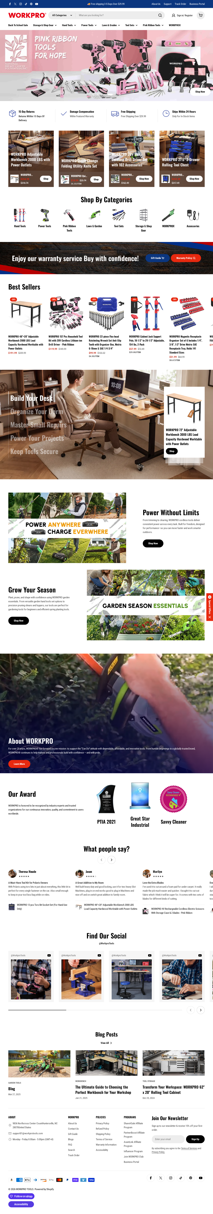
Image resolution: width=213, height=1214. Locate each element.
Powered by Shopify (44, 1189)
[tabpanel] (184, 424)
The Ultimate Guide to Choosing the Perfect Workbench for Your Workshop (103, 1089)
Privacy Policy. (158, 1152)
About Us (156, 3)
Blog (11, 1088)
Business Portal (197, 3)
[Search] (160, 15)
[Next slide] (120, 95)
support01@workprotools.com (28, 1133)
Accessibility (21, 1204)
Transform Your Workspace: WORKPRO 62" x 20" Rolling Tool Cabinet (174, 1089)
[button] (101, 94)
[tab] (30, 398)
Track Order (180, 3)
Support (167, 3)
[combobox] (106, 15)
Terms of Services (189, 1148)
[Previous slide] (93, 95)
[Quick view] (39, 303)
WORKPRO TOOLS (24, 1189)
